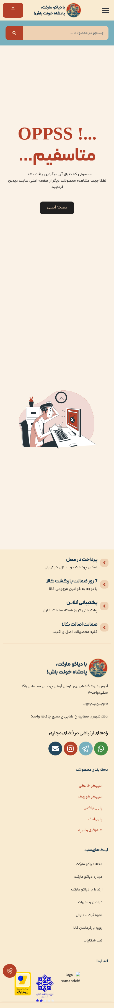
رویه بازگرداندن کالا (87, 928)
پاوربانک (95, 819)
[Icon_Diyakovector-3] (86, 748)
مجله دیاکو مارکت (89, 864)
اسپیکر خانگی (90, 786)
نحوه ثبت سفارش (89, 915)
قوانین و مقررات (90, 902)
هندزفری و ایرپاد (89, 830)
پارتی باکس (93, 808)
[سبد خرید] (13, 10)
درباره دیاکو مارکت (88, 877)
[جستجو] (14, 33)
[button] (106, 10)
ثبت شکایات (93, 940)
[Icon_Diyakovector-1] (70, 748)
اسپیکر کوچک (90, 797)
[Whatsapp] (101, 748)
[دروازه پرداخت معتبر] (22, 994)
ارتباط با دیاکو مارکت (86, 889)
